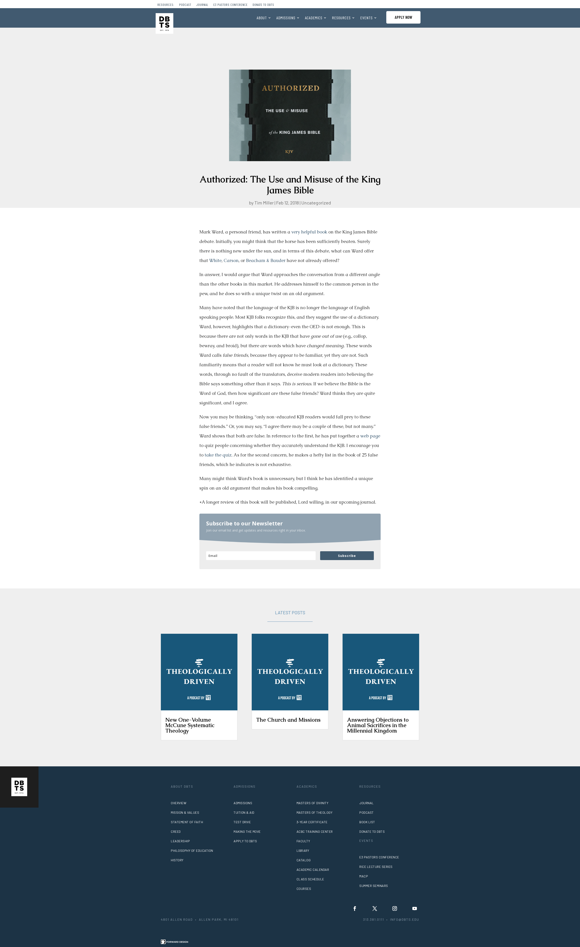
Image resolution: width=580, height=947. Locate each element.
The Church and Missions (288, 719)
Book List (367, 822)
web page (370, 436)
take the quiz (218, 455)
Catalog (304, 860)
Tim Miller (264, 202)
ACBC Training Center (315, 831)
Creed (176, 831)
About (262, 18)
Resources (341, 18)
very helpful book (309, 232)
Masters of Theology (315, 812)
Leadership (180, 841)
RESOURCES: (165, 5)
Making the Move (247, 831)
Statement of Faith (187, 822)
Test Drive (242, 822)
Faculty (303, 841)
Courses (304, 889)
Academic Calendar (313, 870)
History (177, 860)
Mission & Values (185, 812)
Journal (202, 5)
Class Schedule (310, 879)
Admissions (285, 18)
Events (366, 18)
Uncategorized (316, 202)
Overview (178, 803)
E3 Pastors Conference (230, 5)
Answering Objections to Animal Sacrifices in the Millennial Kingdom (378, 725)
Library (303, 850)
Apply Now (403, 17)
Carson (231, 260)
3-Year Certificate (312, 822)
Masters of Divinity (313, 803)
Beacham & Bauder (265, 260)
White (215, 260)
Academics (313, 18)
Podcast (185, 5)
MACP (363, 876)
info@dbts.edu (404, 919)
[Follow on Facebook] (354, 908)
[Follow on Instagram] (394, 908)
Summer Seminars (373, 886)
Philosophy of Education (192, 850)
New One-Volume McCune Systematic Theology (189, 725)
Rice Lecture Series (376, 867)
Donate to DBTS (263, 5)
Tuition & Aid (244, 812)
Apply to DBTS (245, 841)
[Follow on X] (374, 908)
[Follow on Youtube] (414, 908)
